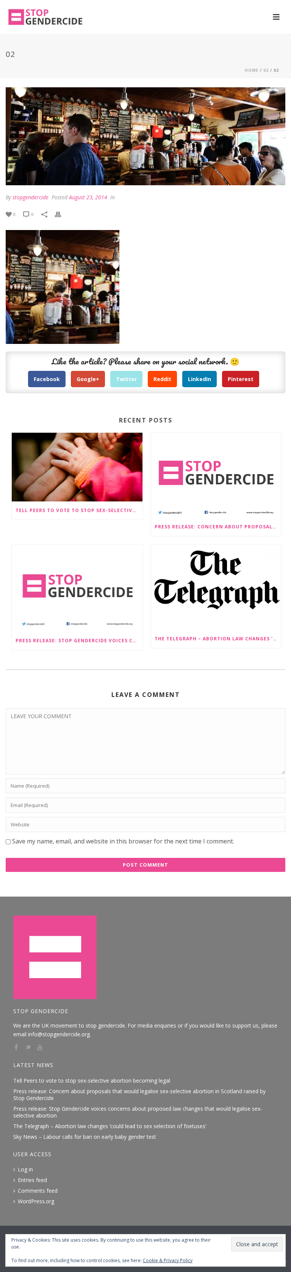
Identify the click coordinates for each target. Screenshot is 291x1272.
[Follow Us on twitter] (28, 1047)
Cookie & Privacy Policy (167, 1260)
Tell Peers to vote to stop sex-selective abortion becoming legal (79, 510)
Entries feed (32, 1180)
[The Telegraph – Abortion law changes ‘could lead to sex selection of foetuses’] (216, 587)
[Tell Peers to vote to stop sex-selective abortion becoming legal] (77, 467)
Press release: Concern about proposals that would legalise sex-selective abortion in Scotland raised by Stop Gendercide (218, 526)
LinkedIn (199, 379)
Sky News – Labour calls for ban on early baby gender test (84, 1136)
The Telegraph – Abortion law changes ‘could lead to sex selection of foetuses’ (218, 638)
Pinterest (240, 379)
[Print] (62, 214)
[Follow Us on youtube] (40, 1047)
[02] (145, 136)
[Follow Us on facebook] (16, 1047)
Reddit (162, 379)
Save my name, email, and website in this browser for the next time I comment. (123, 841)
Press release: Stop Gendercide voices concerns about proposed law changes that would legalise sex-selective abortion (79, 640)
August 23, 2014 (88, 197)
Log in (25, 1169)
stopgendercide (30, 197)
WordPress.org (36, 1201)
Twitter (126, 379)
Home (251, 70)
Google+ (88, 379)
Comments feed (38, 1190)
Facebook (47, 379)
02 (266, 70)
